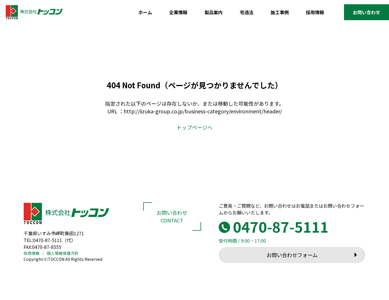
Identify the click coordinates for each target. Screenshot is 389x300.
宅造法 (246, 12)
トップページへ (194, 127)
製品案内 (213, 12)
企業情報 (178, 12)
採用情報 (315, 12)
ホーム (145, 12)
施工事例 (280, 12)
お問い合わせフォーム (292, 255)
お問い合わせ (366, 12)
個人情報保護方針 (63, 253)
